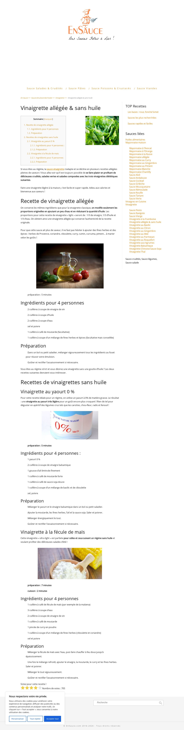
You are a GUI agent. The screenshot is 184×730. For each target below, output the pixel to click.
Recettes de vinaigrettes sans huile (41, 137)
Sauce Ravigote (137, 213)
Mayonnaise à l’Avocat (140, 148)
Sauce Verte (135, 198)
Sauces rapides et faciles (140, 123)
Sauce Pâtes (77, 88)
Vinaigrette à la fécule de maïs (43, 153)
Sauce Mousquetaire (139, 186)
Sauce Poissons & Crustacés (111, 88)
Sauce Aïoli (134, 174)
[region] (35, 708)
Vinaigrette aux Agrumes (141, 242)
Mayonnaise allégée (139, 157)
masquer (48, 119)
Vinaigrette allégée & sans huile (145, 222)
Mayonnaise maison (136, 142)
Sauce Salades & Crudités (45, 88)
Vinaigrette (131, 204)
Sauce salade (132, 262)
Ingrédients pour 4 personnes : (47, 145)
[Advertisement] (92, 66)
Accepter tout (52, 718)
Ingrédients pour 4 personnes (42, 129)
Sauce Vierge (135, 216)
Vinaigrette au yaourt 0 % (40, 141)
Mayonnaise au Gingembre (143, 163)
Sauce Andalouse (138, 177)
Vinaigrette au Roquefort (142, 239)
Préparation (34, 133)
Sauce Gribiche (137, 183)
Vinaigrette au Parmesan (142, 236)
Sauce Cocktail (136, 180)
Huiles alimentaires (135, 139)
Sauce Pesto (135, 210)
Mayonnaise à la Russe (140, 154)
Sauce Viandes (147, 88)
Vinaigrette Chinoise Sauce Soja (145, 248)
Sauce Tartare (136, 195)
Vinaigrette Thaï (137, 251)
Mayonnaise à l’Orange (140, 151)
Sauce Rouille (136, 192)
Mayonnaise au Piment (140, 166)
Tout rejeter (35, 718)
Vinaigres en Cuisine (136, 201)
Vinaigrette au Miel (138, 233)
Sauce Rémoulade (138, 189)
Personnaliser (17, 718)
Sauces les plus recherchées (142, 117)
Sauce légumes (149, 258)
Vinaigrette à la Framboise (142, 219)
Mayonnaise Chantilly (140, 171)
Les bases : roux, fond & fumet (143, 111)
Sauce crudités (133, 258)
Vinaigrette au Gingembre (142, 230)
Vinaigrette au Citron (139, 227)
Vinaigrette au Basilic (139, 225)
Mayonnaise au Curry (140, 160)
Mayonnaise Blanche (139, 168)
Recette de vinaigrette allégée (38, 125)
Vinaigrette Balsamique (141, 245)
